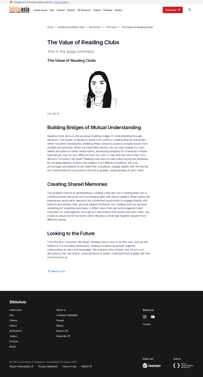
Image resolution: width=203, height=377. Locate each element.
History (71, 10)
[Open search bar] (189, 10)
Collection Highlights (67, 315)
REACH (87, 366)
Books (118, 10)
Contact (147, 324)
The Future (111, 27)
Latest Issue (40, 10)
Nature (59, 325)
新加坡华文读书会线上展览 (71, 27)
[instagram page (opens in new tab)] (145, 317)
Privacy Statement (47, 366)
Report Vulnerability (20, 366)
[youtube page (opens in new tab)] (153, 317)
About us (61, 310)
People (60, 320)
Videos (97, 10)
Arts (52, 10)
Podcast (107, 10)
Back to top (58, 271)
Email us (62, 331)
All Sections (84, 10)
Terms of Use (69, 366)
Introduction (95, 27)
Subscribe (174, 11)
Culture (61, 10)
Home (50, 27)
